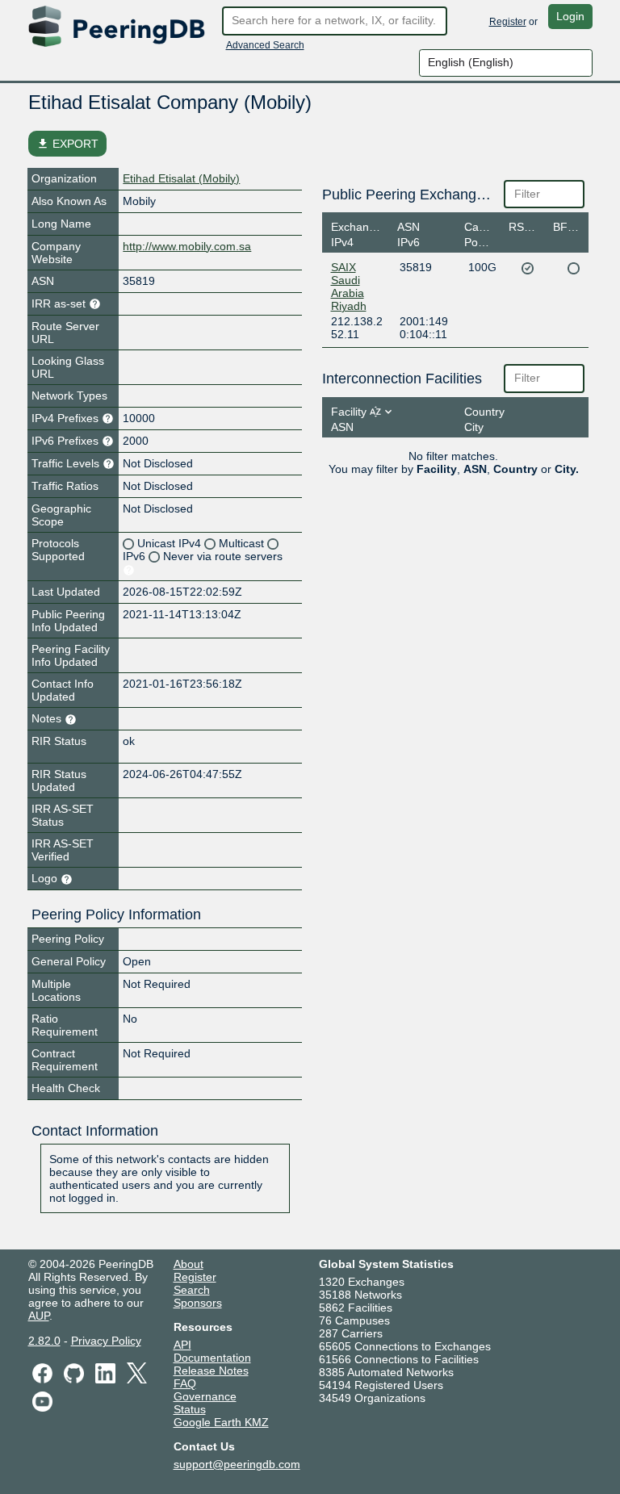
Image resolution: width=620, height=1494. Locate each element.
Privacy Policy (106, 1340)
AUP (38, 1315)
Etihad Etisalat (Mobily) (181, 178)
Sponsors (198, 1302)
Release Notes (211, 1370)
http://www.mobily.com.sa (187, 246)
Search (192, 1289)
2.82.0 (44, 1340)
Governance (205, 1396)
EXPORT (67, 143)
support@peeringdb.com (237, 1464)
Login (570, 16)
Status (190, 1409)
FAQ (185, 1383)
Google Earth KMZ (221, 1422)
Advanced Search (265, 45)
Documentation (212, 1357)
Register (507, 21)
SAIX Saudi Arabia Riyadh (349, 286)
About (188, 1264)
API (182, 1344)
